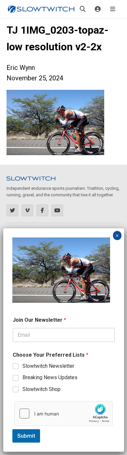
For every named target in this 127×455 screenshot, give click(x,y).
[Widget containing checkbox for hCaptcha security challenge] (63, 413)
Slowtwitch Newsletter (48, 366)
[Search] (82, 9)
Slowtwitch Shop (41, 389)
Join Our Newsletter (39, 320)
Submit (26, 435)
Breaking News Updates (50, 377)
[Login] (97, 9)
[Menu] (112, 9)
